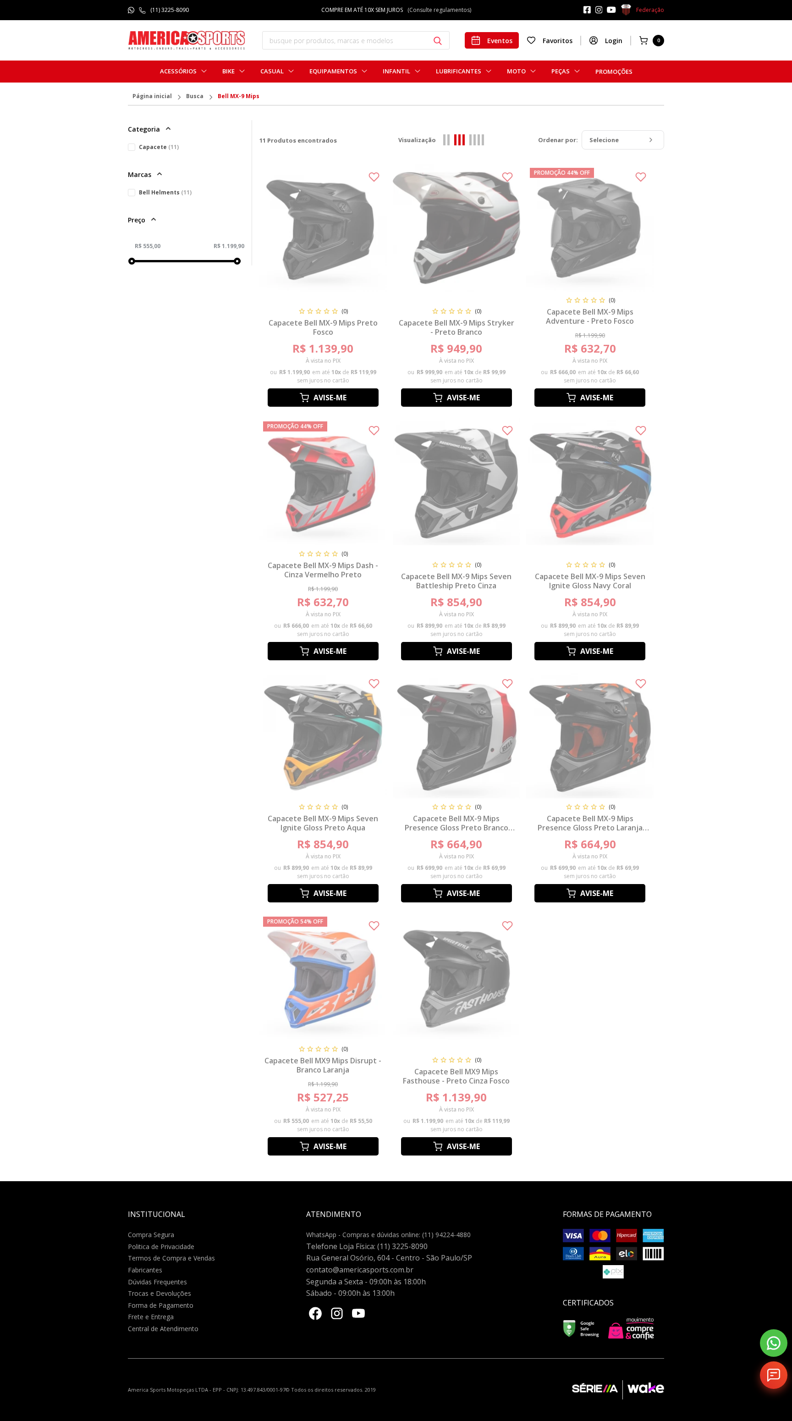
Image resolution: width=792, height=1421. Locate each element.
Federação (650, 10)
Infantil (396, 71)
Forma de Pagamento (160, 1305)
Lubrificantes (458, 71)
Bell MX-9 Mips (238, 97)
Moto (516, 71)
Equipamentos (333, 71)
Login (613, 40)
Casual (272, 71)
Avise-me (330, 398)
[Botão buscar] (437, 41)
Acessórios (178, 71)
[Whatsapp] (773, 1343)
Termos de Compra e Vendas (171, 1258)
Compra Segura (151, 1234)
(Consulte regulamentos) (439, 10)
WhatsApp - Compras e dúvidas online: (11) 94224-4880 (388, 1234)
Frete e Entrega (151, 1316)
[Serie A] (597, 1390)
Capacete (159, 147)
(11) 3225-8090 (169, 10)
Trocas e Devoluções (159, 1293)
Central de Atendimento (163, 1328)
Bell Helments (165, 192)
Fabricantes (145, 1270)
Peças (560, 71)
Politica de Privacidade (161, 1246)
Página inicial (152, 97)
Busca (195, 97)
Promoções (613, 71)
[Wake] (643, 1389)
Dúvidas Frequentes (157, 1281)
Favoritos (557, 40)
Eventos (499, 40)
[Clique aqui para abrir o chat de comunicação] (773, 1375)
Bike (228, 71)
